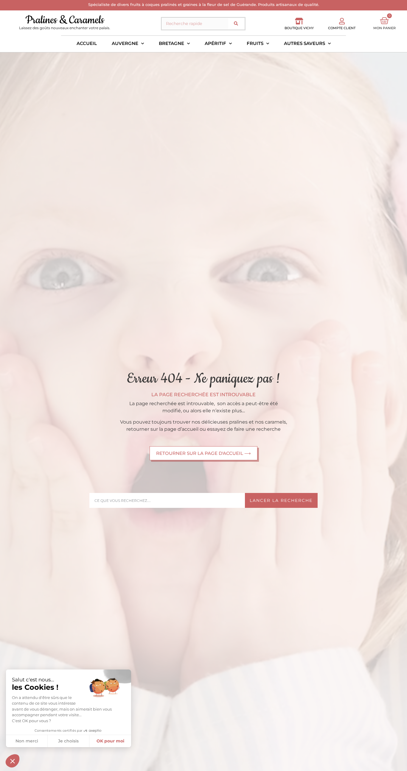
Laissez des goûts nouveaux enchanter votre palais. (64, 28)
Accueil (87, 43)
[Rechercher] (236, 23)
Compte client (341, 28)
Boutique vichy (299, 28)
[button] (12, 761)
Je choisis (68, 741)
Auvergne (125, 43)
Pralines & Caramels (64, 20)
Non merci (26, 741)
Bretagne (171, 43)
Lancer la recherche (281, 500)
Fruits (255, 43)
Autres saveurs (304, 43)
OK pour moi (110, 741)
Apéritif (215, 43)
